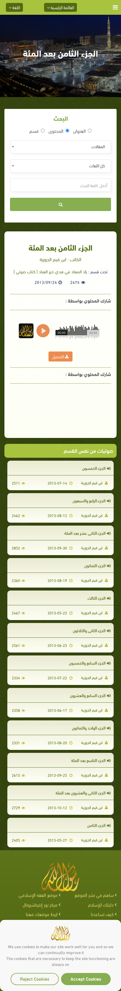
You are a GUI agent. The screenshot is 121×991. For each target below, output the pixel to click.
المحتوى (55, 130)
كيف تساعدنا (102, 913)
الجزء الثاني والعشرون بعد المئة (80, 792)
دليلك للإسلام (101, 904)
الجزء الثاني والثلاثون (89, 630)
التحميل (58, 356)
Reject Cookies (34, 978)
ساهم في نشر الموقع (94, 894)
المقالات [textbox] (98, 146)
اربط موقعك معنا (42, 913)
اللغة (15, 7)
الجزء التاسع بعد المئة (88, 760)
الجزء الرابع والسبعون (89, 500)
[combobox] (60, 146)
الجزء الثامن (96, 825)
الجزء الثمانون (94, 565)
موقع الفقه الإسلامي (38, 894)
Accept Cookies (85, 978)
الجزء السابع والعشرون (87, 695)
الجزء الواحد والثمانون (88, 728)
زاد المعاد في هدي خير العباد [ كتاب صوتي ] (50, 271)
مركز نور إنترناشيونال (40, 904)
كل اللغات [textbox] (97, 165)
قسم (34, 130)
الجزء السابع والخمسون (87, 663)
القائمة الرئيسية (62, 7)
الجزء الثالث (96, 598)
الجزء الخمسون (93, 468)
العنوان (79, 130)
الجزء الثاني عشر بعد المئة (84, 533)
